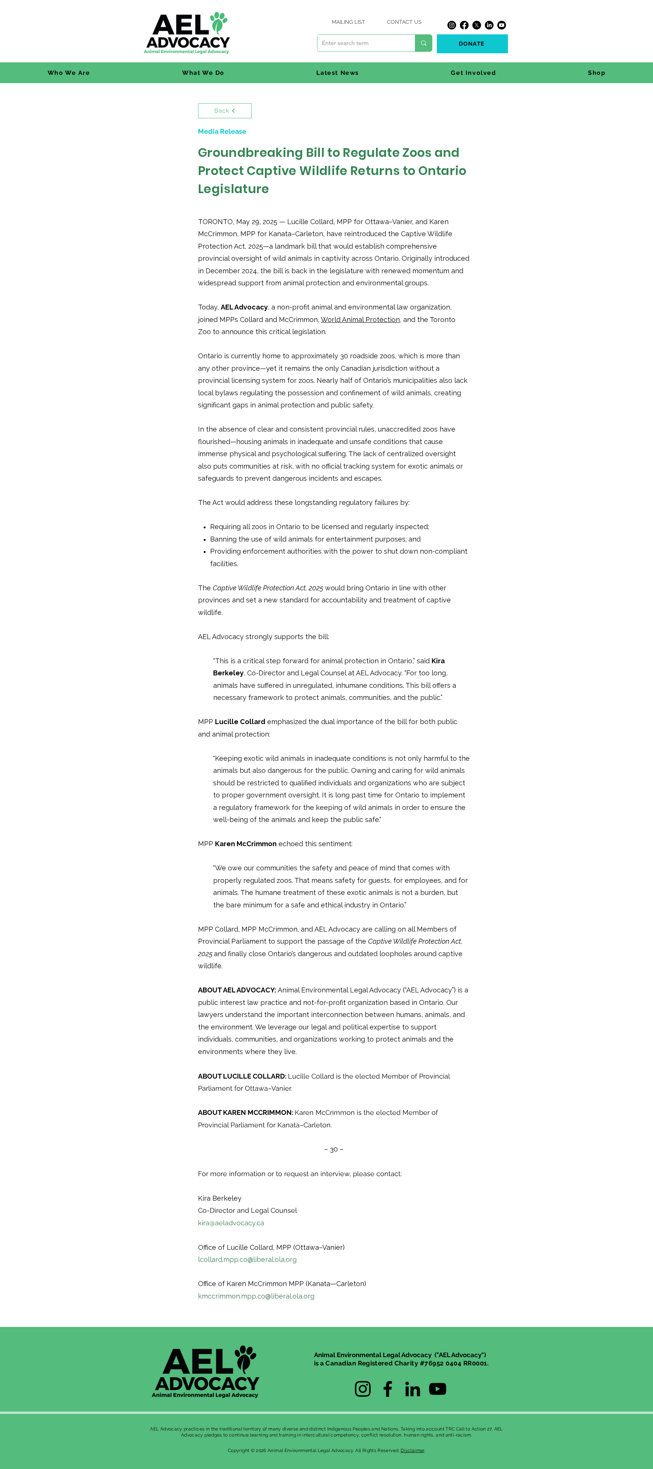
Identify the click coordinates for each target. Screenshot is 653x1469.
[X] (476, 25)
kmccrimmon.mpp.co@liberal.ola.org (256, 1296)
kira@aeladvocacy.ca (231, 1223)
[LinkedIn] (489, 25)
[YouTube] (437, 1388)
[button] (69, 72)
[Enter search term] (423, 43)
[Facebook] (464, 25)
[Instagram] (451, 25)
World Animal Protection (360, 320)
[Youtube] (501, 25)
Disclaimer (412, 1450)
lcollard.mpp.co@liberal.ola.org (247, 1259)
